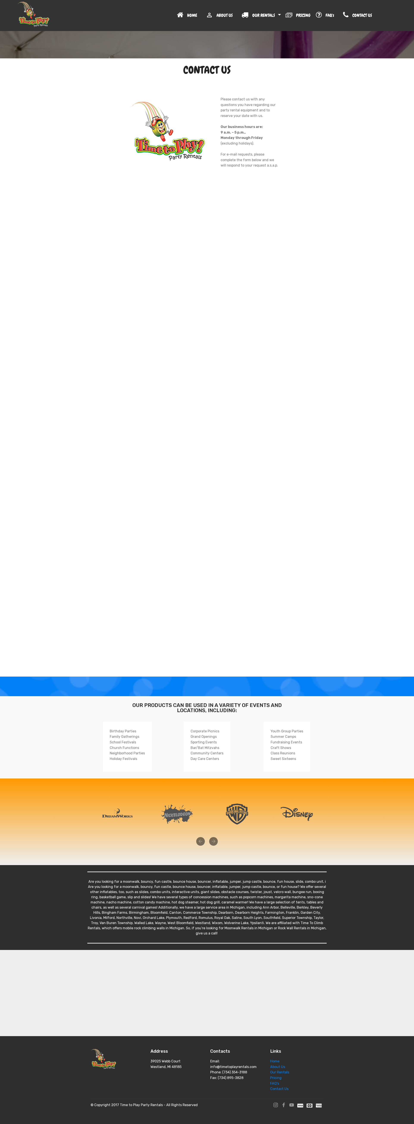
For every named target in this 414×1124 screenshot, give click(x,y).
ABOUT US (226, 15)
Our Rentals (279, 1072)
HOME (193, 15)
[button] (200, 841)
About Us (277, 1067)
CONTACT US (373, 15)
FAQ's (332, 15)
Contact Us (279, 1089)
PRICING (303, 15)
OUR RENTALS (264, 15)
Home (274, 1061)
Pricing (276, 1078)
